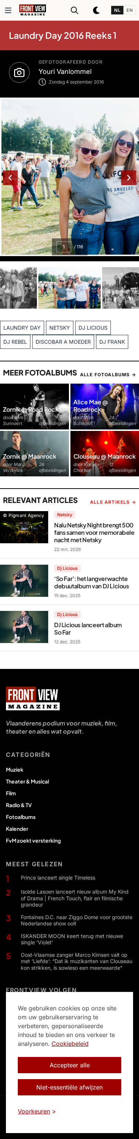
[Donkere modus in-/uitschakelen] (97, 10)
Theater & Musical (27, 781)
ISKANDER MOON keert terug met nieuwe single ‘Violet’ (72, 939)
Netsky (64, 514)
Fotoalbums (21, 816)
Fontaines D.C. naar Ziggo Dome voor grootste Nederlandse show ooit (76, 920)
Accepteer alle (70, 1065)
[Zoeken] (74, 10)
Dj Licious (67, 568)
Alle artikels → (113, 502)
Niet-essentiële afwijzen (69, 1087)
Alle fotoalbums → (108, 374)
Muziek (14, 769)
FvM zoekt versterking (33, 840)
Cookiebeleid (70, 1043)
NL (117, 10)
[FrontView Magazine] (33, 698)
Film (11, 793)
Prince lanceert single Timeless (58, 877)
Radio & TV (19, 805)
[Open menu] (8, 10)
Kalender (17, 828)
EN (129, 10)
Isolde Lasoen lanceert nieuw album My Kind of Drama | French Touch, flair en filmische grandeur (75, 898)
